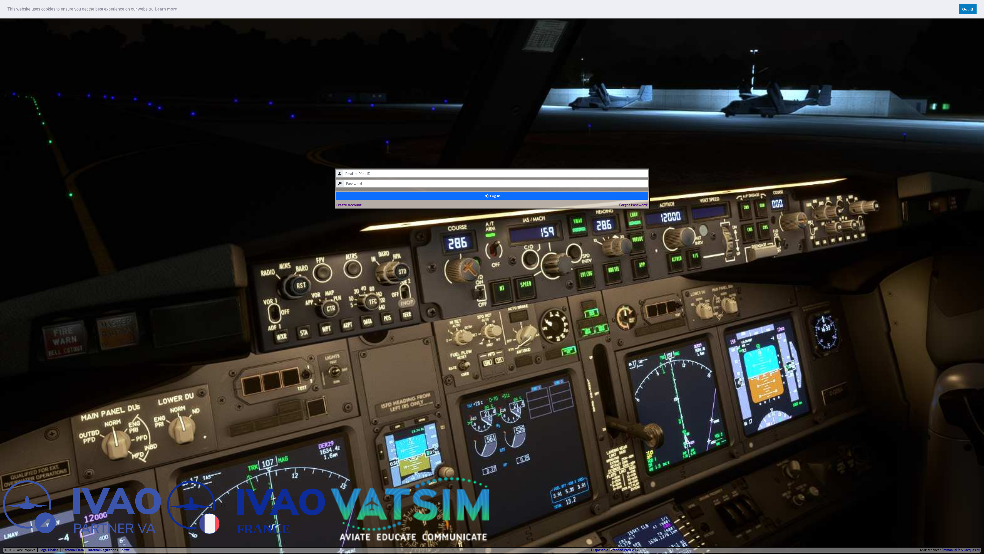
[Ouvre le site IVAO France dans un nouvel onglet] (246, 509)
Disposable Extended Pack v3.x (614, 550)
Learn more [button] (166, 9)
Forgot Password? (633, 205)
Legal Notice (49, 550)
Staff (125, 550)
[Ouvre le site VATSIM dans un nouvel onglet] (410, 508)
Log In (494, 196)
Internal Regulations (103, 550)
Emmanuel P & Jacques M (961, 550)
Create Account (349, 205)
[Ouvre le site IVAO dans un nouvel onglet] (82, 509)
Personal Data (73, 550)
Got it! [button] (967, 9)
